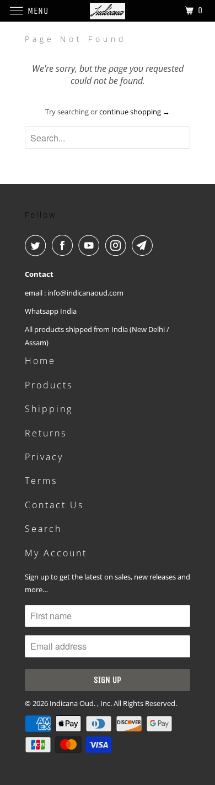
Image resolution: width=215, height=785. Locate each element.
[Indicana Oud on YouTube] (91, 245)
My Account (56, 553)
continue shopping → (134, 112)
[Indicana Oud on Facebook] (64, 245)
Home (40, 361)
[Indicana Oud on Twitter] (37, 245)
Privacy (44, 457)
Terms (41, 481)
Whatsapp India (51, 311)
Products (49, 385)
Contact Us (54, 505)
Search (43, 529)
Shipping (49, 409)
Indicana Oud (72, 703)
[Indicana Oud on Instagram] (118, 245)
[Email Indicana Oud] (144, 245)
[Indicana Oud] (108, 11)
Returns (46, 433)
